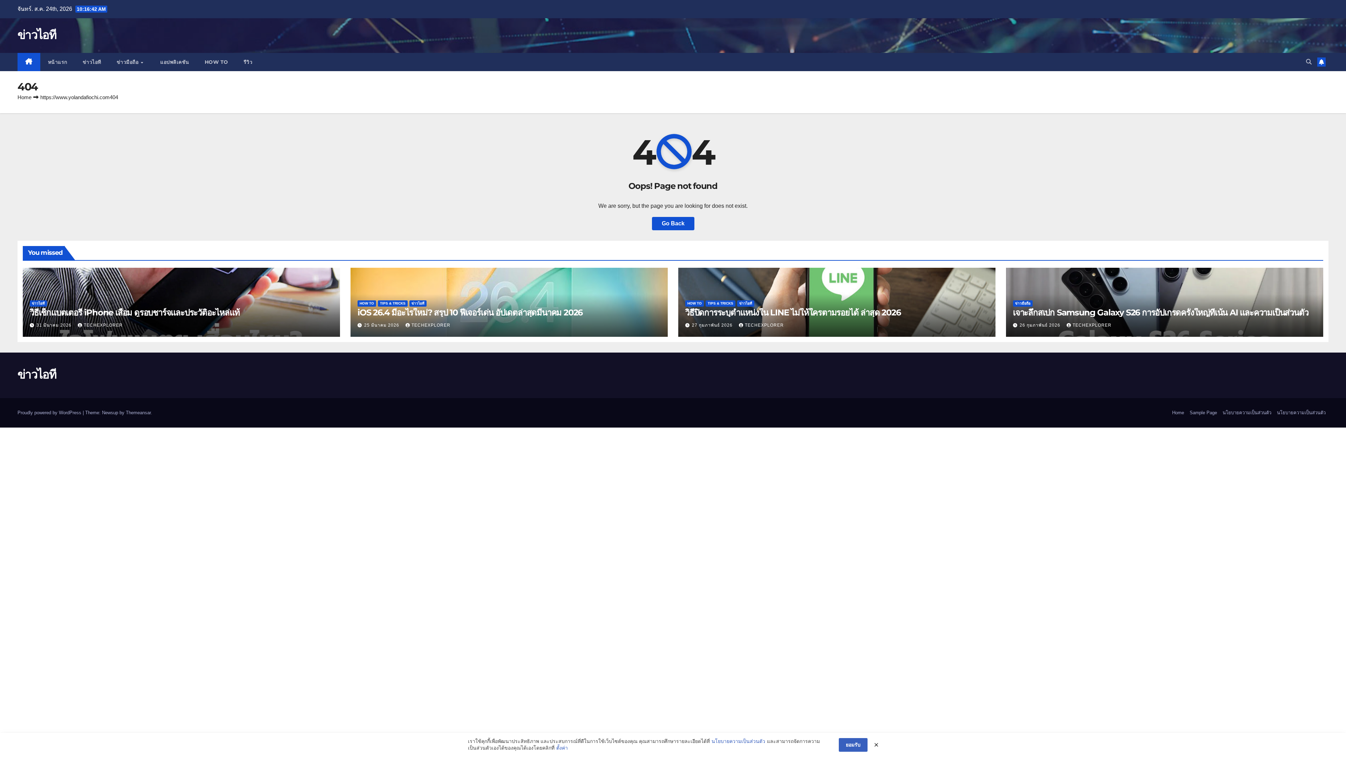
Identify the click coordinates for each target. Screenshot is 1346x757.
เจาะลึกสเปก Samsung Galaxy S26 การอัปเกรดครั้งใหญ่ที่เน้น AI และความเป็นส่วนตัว (1160, 312)
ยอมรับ (853, 745)
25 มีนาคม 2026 (382, 325)
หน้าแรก (57, 62)
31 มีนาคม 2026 (54, 325)
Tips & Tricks (393, 303)
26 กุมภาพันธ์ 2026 (1041, 325)
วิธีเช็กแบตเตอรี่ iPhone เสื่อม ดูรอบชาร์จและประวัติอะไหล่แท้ (134, 312)
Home (25, 97)
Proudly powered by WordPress (50, 412)
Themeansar (138, 412)
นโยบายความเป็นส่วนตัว (1247, 412)
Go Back (673, 223)
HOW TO (216, 62)
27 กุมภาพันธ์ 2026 (713, 325)
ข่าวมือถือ (128, 62)
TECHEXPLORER (103, 325)
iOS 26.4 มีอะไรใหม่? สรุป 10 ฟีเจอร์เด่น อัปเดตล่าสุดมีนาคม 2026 (470, 312)
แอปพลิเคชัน (174, 62)
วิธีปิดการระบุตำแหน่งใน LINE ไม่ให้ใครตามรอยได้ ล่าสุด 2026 (792, 312)
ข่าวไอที (37, 34)
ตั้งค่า (562, 748)
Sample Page (1203, 412)
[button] (1309, 62)
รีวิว (248, 62)
